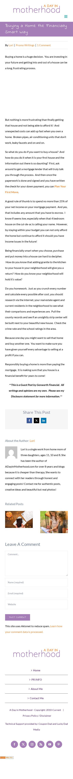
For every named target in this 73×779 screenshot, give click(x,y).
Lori (11, 45)
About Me (37, 688)
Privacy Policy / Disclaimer (37, 715)
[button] (7, 522)
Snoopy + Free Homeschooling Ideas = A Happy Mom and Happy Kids (54, 522)
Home (36, 670)
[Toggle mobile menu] (66, 16)
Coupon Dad (45, 723)
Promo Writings (25, 45)
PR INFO (36, 679)
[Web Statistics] (7, 759)
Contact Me (37, 698)
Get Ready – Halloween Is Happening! (18, 519)
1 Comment (44, 45)
